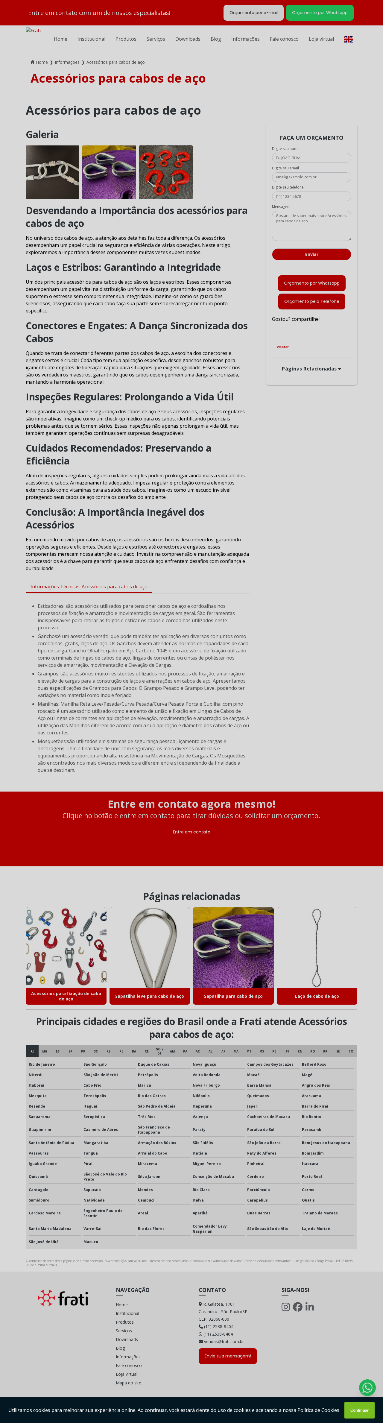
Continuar (359, 1410)
